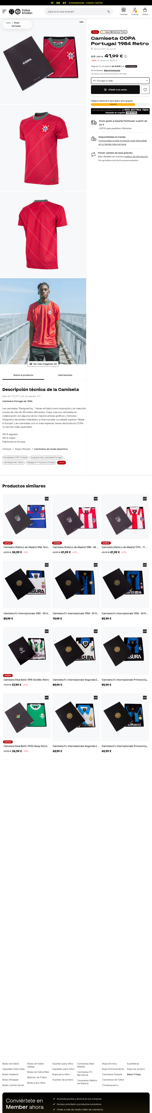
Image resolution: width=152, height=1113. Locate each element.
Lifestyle (6, 449)
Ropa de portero (136, 1069)
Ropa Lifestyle (22, 449)
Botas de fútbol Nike (38, 1072)
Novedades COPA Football (15, 457)
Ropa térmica (109, 1063)
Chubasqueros (110, 1085)
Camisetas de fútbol (113, 1079)
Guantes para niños (62, 1063)
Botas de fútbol (10, 1063)
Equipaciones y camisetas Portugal (46, 457)
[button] (120, 141)
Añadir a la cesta (117, 89)
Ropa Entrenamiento (113, 1069)
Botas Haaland (10, 1074)
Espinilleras (133, 1063)
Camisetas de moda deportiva (51, 449)
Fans (8, 23)
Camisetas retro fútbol (13, 462)
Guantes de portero (62, 1079)
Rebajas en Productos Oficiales (41, 462)
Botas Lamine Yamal (13, 1085)
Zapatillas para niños (63, 1069)
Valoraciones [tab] (65, 375)
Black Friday (134, 1074)
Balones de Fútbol (37, 1077)
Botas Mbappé (10, 1079)
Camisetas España (112, 1074)
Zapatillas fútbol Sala (13, 1069)
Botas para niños (36, 1082)
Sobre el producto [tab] (23, 375)
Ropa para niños (61, 1074)
